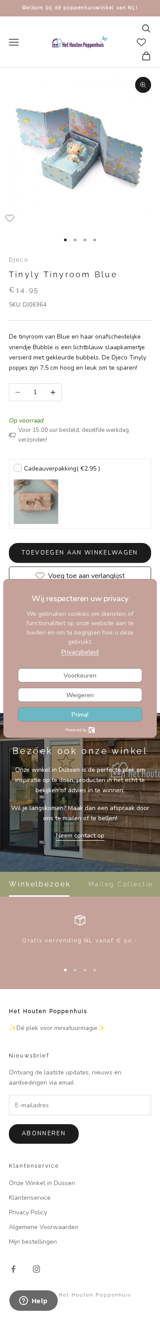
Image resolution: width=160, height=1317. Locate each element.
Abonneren (44, 1133)
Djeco (18, 260)
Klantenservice (30, 1197)
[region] (80, 934)
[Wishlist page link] (141, 42)
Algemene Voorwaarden (43, 1227)
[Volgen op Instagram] (36, 1269)
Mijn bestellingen (33, 1241)
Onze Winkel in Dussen (42, 1183)
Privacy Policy (28, 1212)
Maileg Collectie (120, 884)
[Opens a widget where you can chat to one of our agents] (33, 1301)
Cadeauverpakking (62, 468)
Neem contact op (80, 835)
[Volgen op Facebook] (13, 1269)
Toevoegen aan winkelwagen (80, 553)
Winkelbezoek (40, 884)
